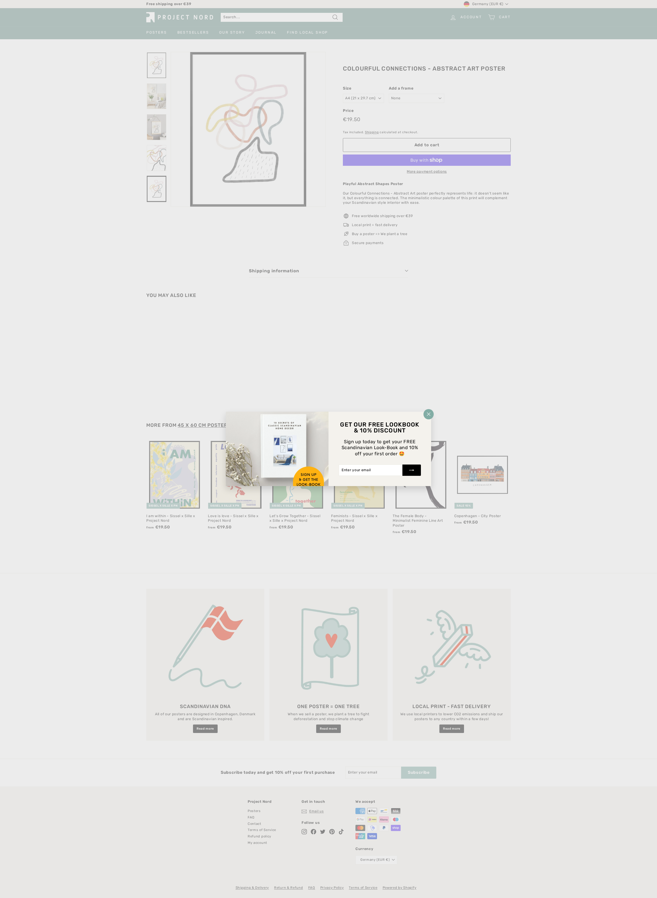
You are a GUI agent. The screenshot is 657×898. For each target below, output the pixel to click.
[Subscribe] (411, 470)
